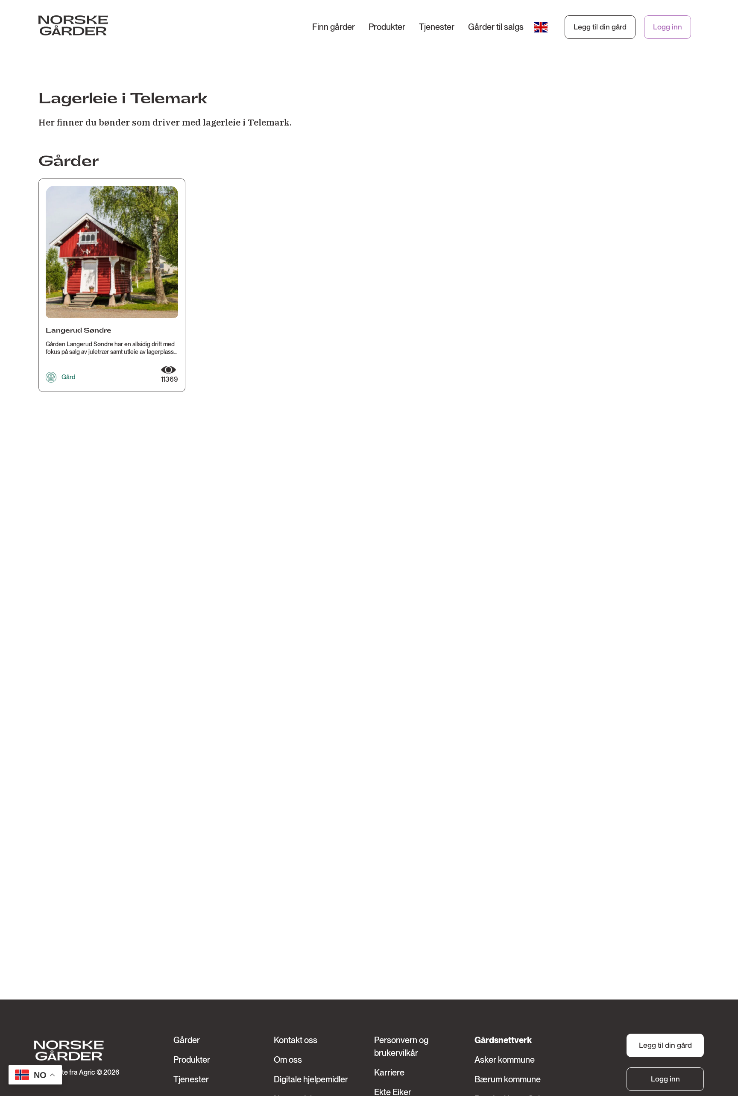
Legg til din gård (600, 26)
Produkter (387, 27)
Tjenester (436, 27)
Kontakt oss (295, 1040)
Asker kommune (504, 1060)
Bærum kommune (507, 1079)
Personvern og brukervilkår (401, 1046)
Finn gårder (333, 27)
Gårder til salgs (496, 27)
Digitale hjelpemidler (311, 1079)
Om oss (288, 1060)
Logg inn (667, 26)
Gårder (186, 1040)
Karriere (389, 1072)
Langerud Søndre (78, 330)
